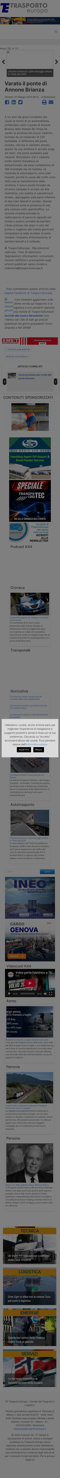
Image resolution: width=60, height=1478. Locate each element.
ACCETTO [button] (24, 749)
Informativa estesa (36, 744)
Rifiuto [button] (38, 749)
